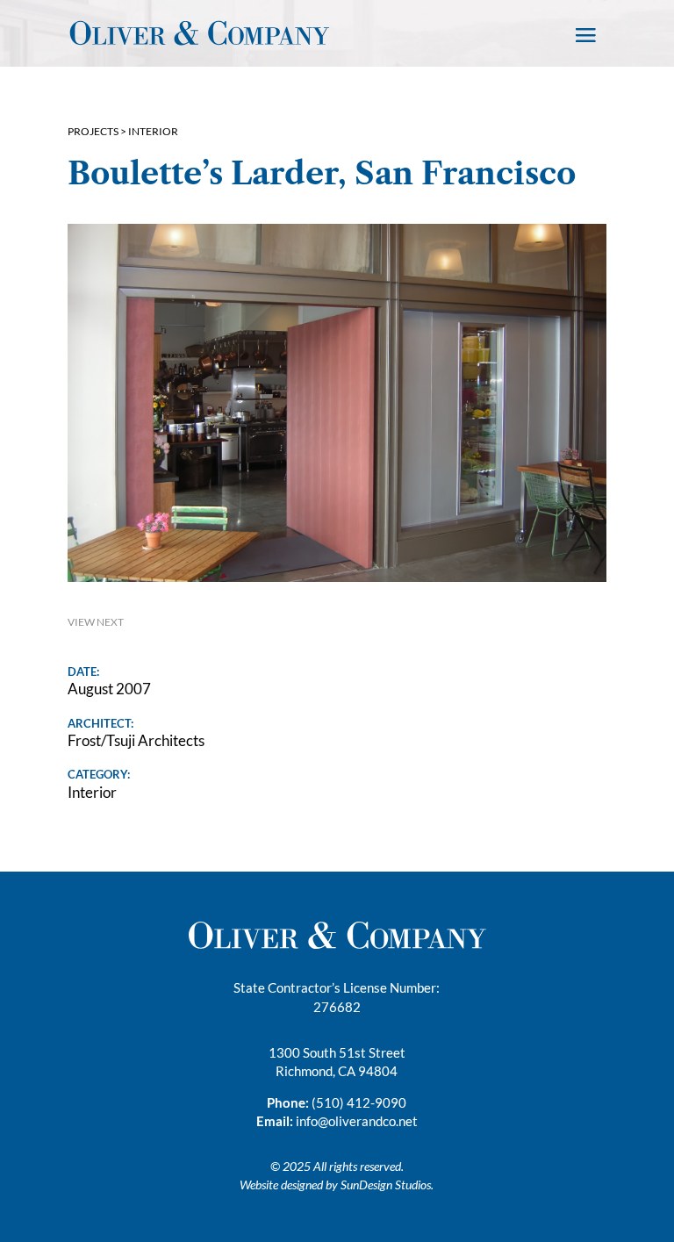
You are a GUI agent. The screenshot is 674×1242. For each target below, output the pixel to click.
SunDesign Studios (386, 1184)
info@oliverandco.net (357, 1121)
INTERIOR (153, 131)
